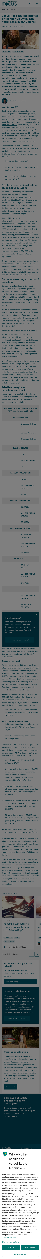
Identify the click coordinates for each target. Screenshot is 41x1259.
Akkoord (11, 1247)
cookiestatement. (10, 1237)
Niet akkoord (30, 1247)
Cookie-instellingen (21, 1254)
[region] (20, 1204)
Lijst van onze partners (10, 1242)
